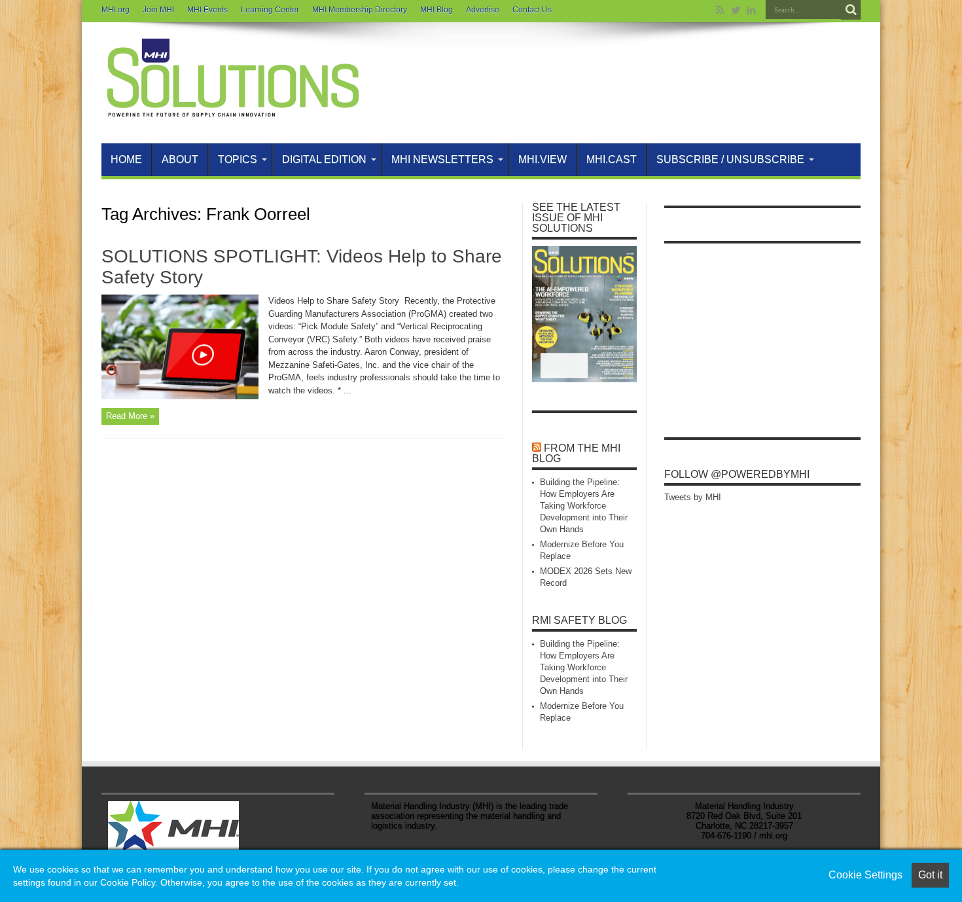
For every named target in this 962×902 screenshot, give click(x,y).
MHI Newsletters (442, 159)
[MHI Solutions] (232, 110)
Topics (237, 159)
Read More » (130, 416)
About (180, 159)
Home (126, 159)
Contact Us (532, 9)
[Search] (851, 10)
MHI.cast (611, 159)
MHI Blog (436, 9)
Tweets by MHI (692, 497)
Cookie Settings (865, 874)
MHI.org (115, 9)
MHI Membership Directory (359, 9)
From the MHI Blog (576, 453)
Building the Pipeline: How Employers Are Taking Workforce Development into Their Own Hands (584, 505)
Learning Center (270, 9)
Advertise (482, 9)
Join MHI (158, 9)
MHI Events (207, 9)
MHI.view (542, 159)
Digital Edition (324, 159)
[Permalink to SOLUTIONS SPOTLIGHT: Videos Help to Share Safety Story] (179, 396)
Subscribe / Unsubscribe (730, 159)
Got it (930, 874)
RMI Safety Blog (579, 620)
